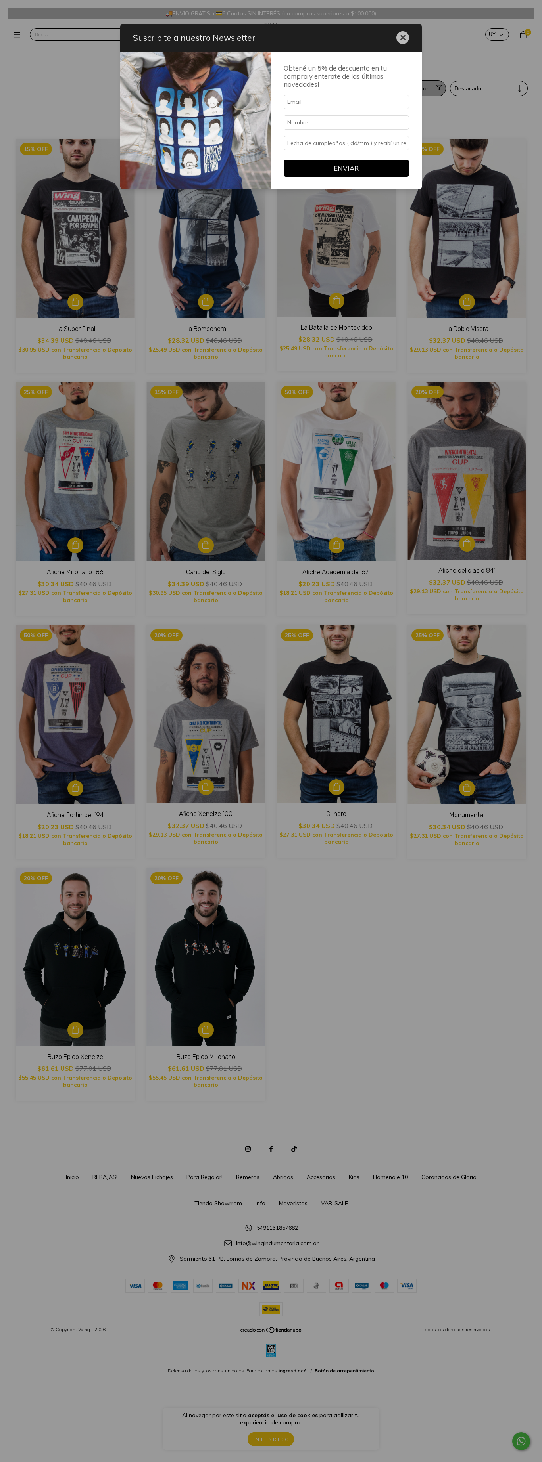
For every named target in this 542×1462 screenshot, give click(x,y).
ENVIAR (346, 168)
